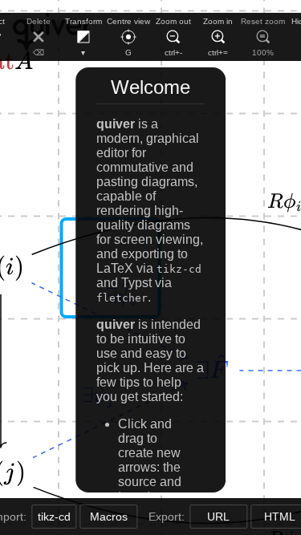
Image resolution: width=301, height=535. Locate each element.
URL (218, 516)
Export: (168, 516)
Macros (109, 516)
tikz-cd (54, 516)
